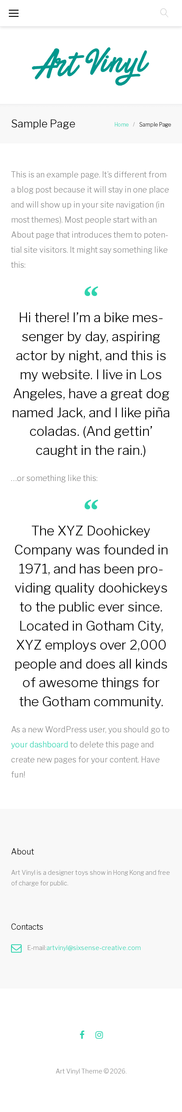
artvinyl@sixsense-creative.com (93, 947)
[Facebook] (82, 1035)
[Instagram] (99, 1035)
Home (121, 124)
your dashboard (39, 744)
